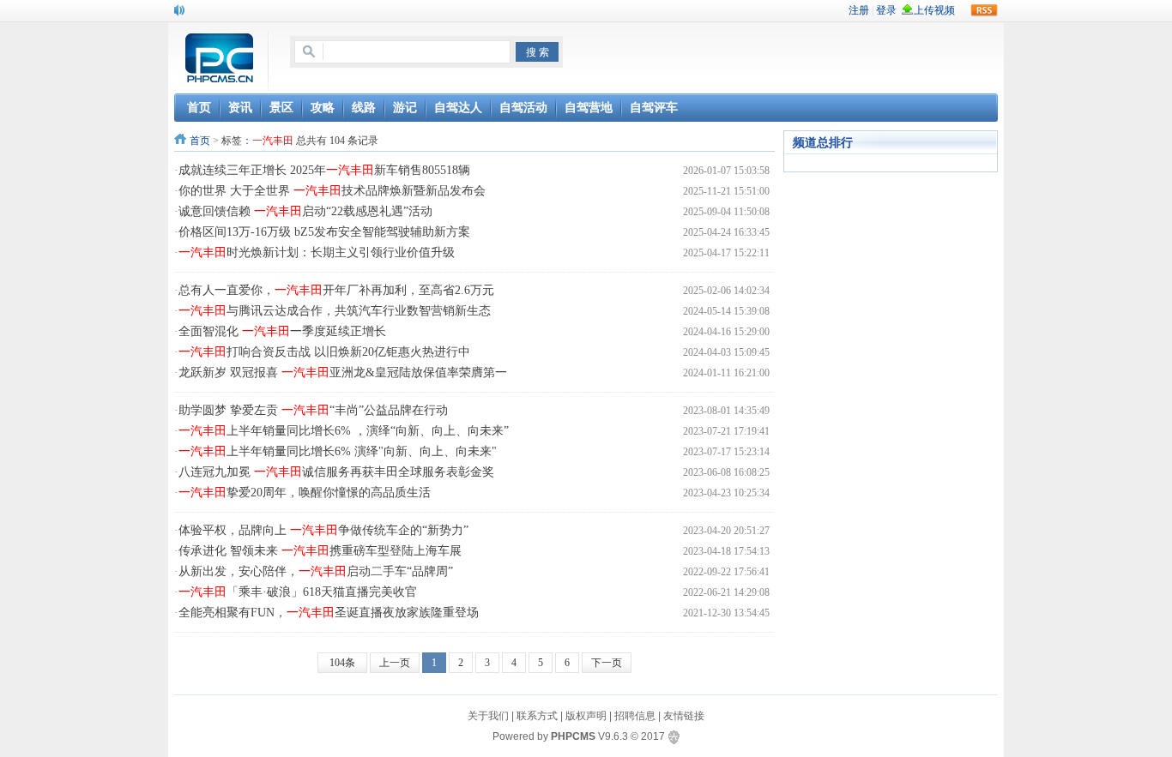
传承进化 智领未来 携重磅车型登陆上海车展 (320, 550)
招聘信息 (634, 716)
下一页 (606, 663)
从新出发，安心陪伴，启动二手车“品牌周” (315, 571)
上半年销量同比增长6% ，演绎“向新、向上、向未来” (343, 430)
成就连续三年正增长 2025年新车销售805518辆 (324, 170)
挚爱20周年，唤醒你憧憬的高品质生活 (304, 492)
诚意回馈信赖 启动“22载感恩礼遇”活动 (305, 211)
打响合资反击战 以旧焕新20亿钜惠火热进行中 (324, 351)
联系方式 (537, 716)
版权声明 (586, 716)
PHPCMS (573, 736)
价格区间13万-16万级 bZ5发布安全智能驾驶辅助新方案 (324, 231)
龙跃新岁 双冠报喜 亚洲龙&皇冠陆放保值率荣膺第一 (342, 372)
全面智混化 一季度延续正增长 (282, 331)
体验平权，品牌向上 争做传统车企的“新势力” (323, 530)
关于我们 (488, 716)
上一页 (394, 663)
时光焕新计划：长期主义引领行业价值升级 (316, 252)
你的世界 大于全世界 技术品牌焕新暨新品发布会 (332, 190)
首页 (200, 141)
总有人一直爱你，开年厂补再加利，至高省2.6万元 (336, 290)
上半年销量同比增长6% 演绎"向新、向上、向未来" (337, 451)
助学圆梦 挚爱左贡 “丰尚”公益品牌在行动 (313, 410)
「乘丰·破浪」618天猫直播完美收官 (297, 592)
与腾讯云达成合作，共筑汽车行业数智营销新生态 (334, 310)
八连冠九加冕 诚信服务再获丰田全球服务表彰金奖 (336, 472)
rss (984, 10)
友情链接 (683, 716)
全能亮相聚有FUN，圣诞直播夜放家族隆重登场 (328, 612)
